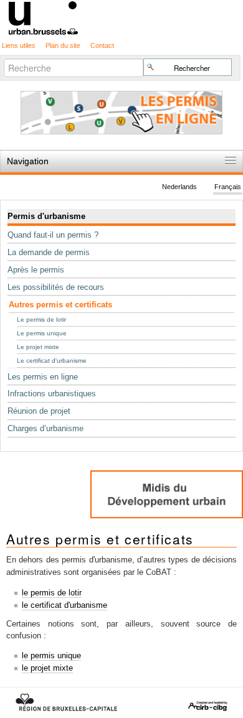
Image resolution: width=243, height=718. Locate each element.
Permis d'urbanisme (46, 216)
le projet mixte (47, 668)
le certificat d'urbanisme (64, 605)
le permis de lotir (52, 592)
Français (227, 187)
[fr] (121, 17)
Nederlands (179, 187)
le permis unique (51, 655)
